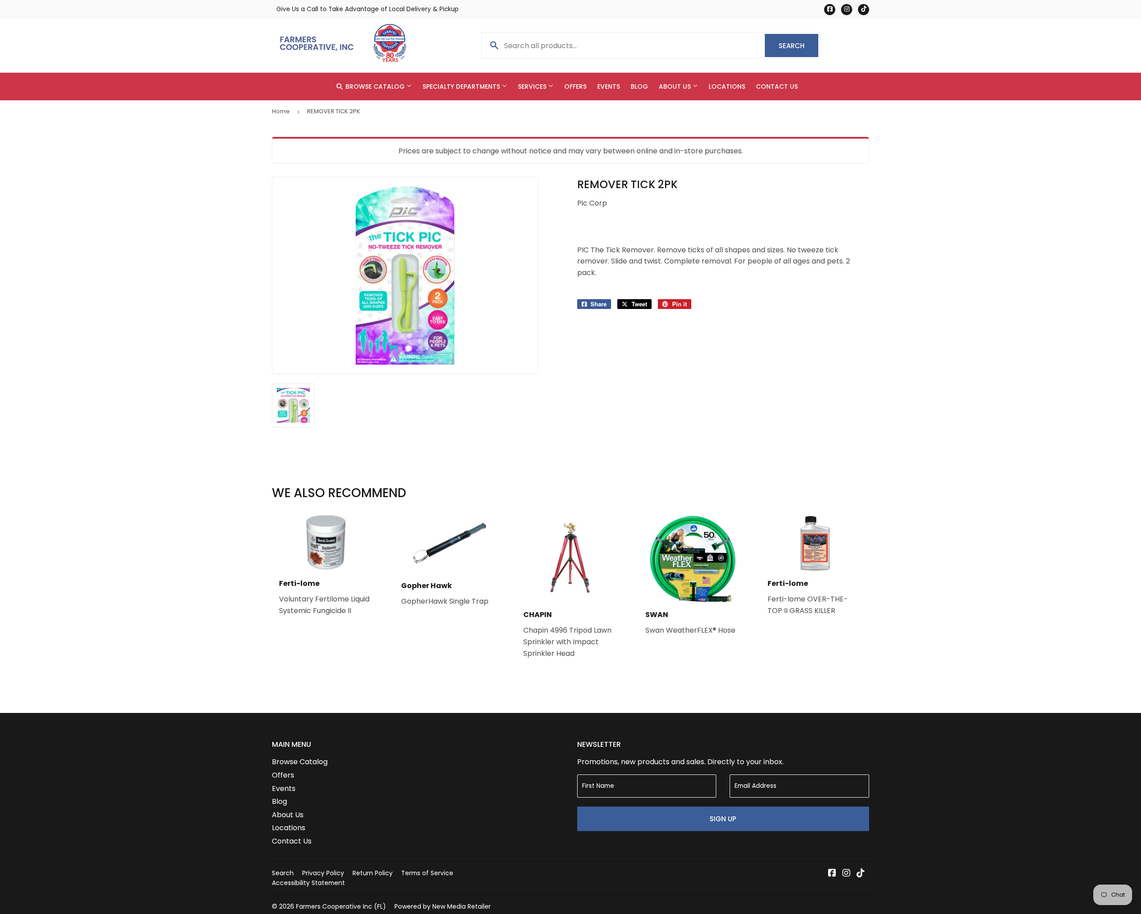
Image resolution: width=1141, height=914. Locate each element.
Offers (575, 86)
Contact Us (777, 86)
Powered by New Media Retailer (442, 906)
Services (533, 86)
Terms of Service (427, 873)
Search (798, 45)
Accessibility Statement (308, 882)
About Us (676, 86)
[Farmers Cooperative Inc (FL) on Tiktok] (861, 874)
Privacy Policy (323, 873)
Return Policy (373, 873)
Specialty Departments (462, 86)
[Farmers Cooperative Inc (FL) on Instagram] (846, 874)
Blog (639, 86)
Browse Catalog (375, 86)
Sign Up (723, 818)
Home (281, 111)
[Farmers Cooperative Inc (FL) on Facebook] (832, 874)
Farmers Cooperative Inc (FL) (341, 906)
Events (608, 86)
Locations (727, 86)
